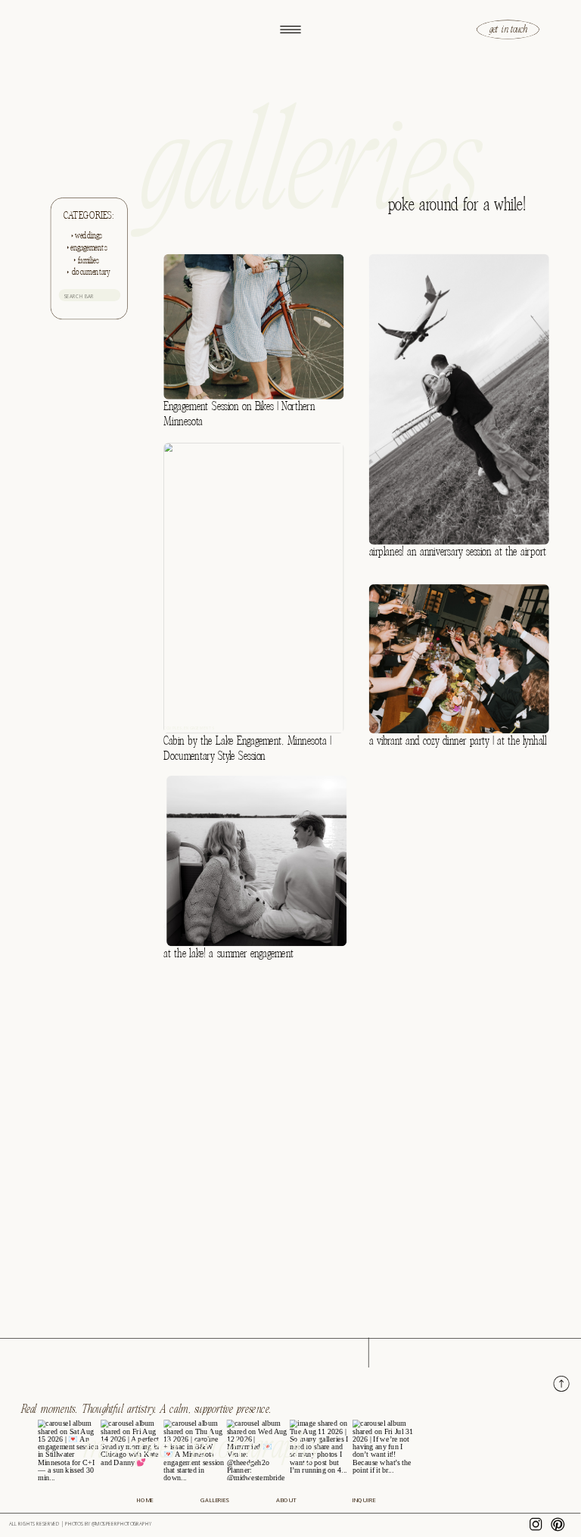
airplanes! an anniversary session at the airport (457, 552)
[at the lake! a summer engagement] (256, 861)
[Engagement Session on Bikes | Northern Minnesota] (253, 326)
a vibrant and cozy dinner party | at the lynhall (458, 740)
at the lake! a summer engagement (228, 953)
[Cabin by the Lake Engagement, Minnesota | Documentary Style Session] (253, 588)
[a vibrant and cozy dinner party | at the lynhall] (459, 658)
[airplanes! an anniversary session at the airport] (459, 399)
